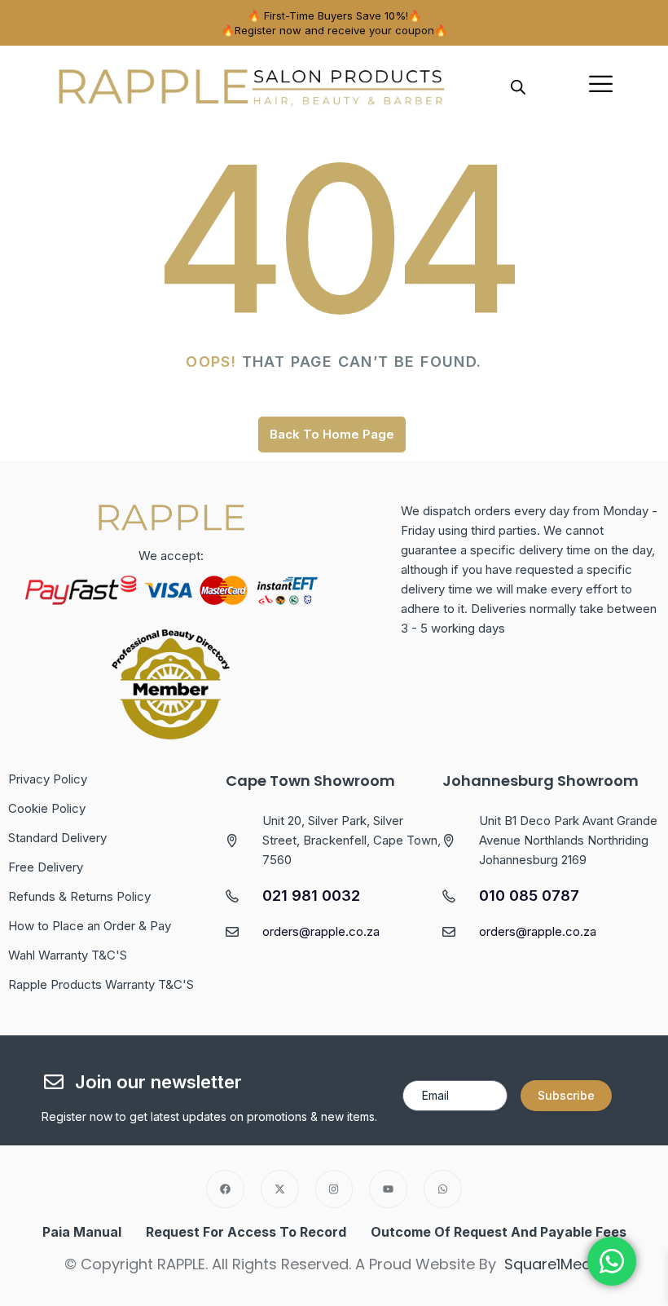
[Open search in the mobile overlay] (518, 85)
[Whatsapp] (443, 1189)
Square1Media (554, 1264)
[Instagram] (334, 1189)
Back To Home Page (332, 434)
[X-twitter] (280, 1189)
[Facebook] (225, 1189)
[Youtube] (388, 1189)
